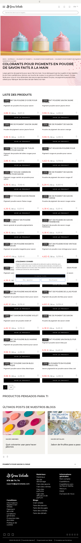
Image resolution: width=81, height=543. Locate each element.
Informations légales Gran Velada (12, 505)
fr (75, 7)
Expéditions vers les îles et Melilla (66, 485)
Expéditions (64, 482)
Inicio (4, 59)
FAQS (61, 491)
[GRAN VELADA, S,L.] (15, 7)
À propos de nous (66, 494)
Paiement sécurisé (11, 510)
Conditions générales (11, 515)
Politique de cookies (12, 524)
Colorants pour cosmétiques (43, 59)
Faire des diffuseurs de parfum (42, 496)
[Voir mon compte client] (64, 6)
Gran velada (38, 503)
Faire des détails (39, 513)
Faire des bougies (40, 508)
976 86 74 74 (13, 480)
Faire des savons (43, 484)
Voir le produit (22, 117)
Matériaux (11, 59)
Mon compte (64, 479)
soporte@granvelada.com (18, 484)
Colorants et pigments (24, 59)
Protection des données (13, 519)
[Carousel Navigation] (42, 456)
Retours (62, 489)
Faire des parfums (40, 490)
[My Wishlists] (59, 6)
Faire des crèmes (43, 487)
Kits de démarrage (41, 481)
